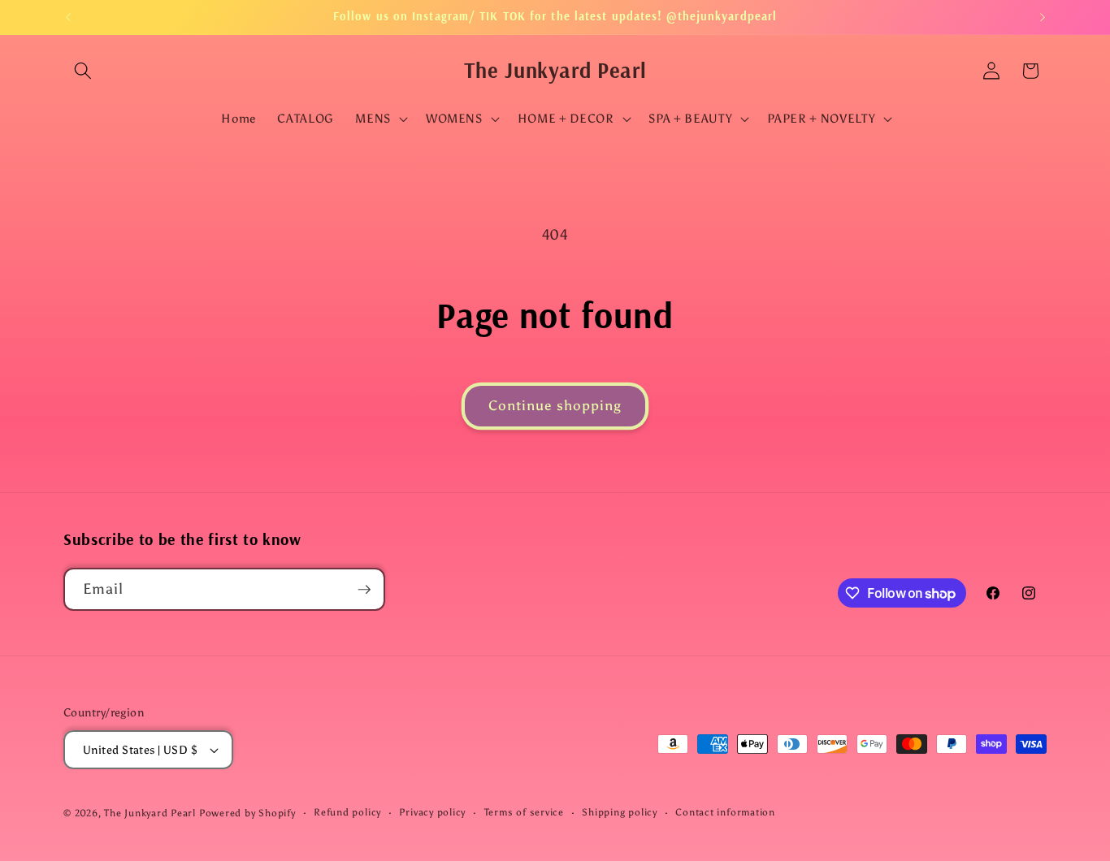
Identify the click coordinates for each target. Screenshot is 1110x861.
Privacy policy (432, 812)
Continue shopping (555, 405)
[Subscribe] (364, 590)
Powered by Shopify (247, 813)
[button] (82, 70)
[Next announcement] (1042, 17)
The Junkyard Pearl (150, 813)
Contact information (725, 812)
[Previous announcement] (68, 17)
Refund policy (347, 812)
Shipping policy (619, 812)
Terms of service (524, 812)
